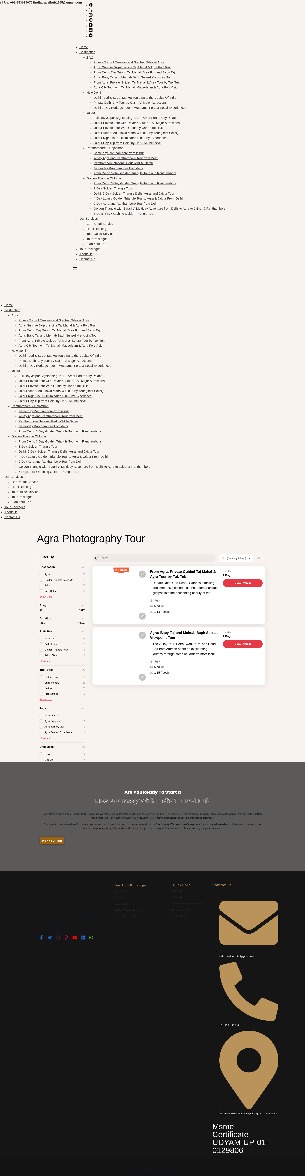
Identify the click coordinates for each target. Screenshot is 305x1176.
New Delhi (93, 92)
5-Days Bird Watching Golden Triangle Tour (124, 213)
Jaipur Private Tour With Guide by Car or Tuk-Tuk (128, 128)
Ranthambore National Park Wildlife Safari (123, 163)
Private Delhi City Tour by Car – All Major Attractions (130, 102)
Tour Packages (96, 239)
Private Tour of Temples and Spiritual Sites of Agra (129, 62)
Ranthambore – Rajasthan (105, 148)
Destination (87, 52)
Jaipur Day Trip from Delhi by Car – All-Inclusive (127, 143)
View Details (243, 582)
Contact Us (87, 259)
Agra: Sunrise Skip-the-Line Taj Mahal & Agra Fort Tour (132, 67)
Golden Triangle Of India (103, 178)
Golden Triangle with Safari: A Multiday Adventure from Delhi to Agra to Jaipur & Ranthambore (160, 208)
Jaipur (90, 112)
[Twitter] (49, 937)
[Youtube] (74, 937)
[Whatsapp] (91, 937)
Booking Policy (180, 915)
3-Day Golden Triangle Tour (113, 188)
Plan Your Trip (96, 244)
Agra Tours (120, 891)
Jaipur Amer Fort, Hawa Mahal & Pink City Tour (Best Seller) (136, 133)
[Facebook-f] (41, 937)
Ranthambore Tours (125, 916)
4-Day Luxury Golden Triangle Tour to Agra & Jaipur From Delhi (138, 198)
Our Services (88, 218)
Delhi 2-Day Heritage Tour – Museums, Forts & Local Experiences (140, 107)
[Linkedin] (82, 937)
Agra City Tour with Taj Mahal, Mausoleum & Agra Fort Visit (135, 87)
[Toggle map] (142, 616)
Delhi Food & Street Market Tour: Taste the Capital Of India (135, 97)
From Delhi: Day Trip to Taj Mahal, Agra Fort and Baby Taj (134, 72)
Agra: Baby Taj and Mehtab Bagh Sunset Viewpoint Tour (133, 77)
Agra (89, 57)
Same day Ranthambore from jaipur (119, 153)
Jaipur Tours (121, 903)
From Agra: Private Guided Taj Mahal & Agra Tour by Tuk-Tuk (137, 82)
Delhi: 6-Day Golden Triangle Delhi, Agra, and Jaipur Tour (134, 193)
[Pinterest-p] (66, 937)
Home (83, 47)
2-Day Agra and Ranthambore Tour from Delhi (126, 158)
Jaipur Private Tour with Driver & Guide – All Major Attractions (137, 123)
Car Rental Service (99, 223)
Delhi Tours (120, 897)
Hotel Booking (96, 229)
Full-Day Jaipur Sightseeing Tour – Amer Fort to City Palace (135, 118)
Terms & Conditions (183, 909)
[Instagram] (57, 937)
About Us (85, 254)
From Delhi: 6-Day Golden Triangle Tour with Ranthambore (135, 173)
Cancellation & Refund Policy (187, 903)
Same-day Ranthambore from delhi (118, 168)
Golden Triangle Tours (126, 910)
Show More (46, 596)
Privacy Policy (179, 897)
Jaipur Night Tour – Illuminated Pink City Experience (130, 138)
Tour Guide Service (99, 234)
